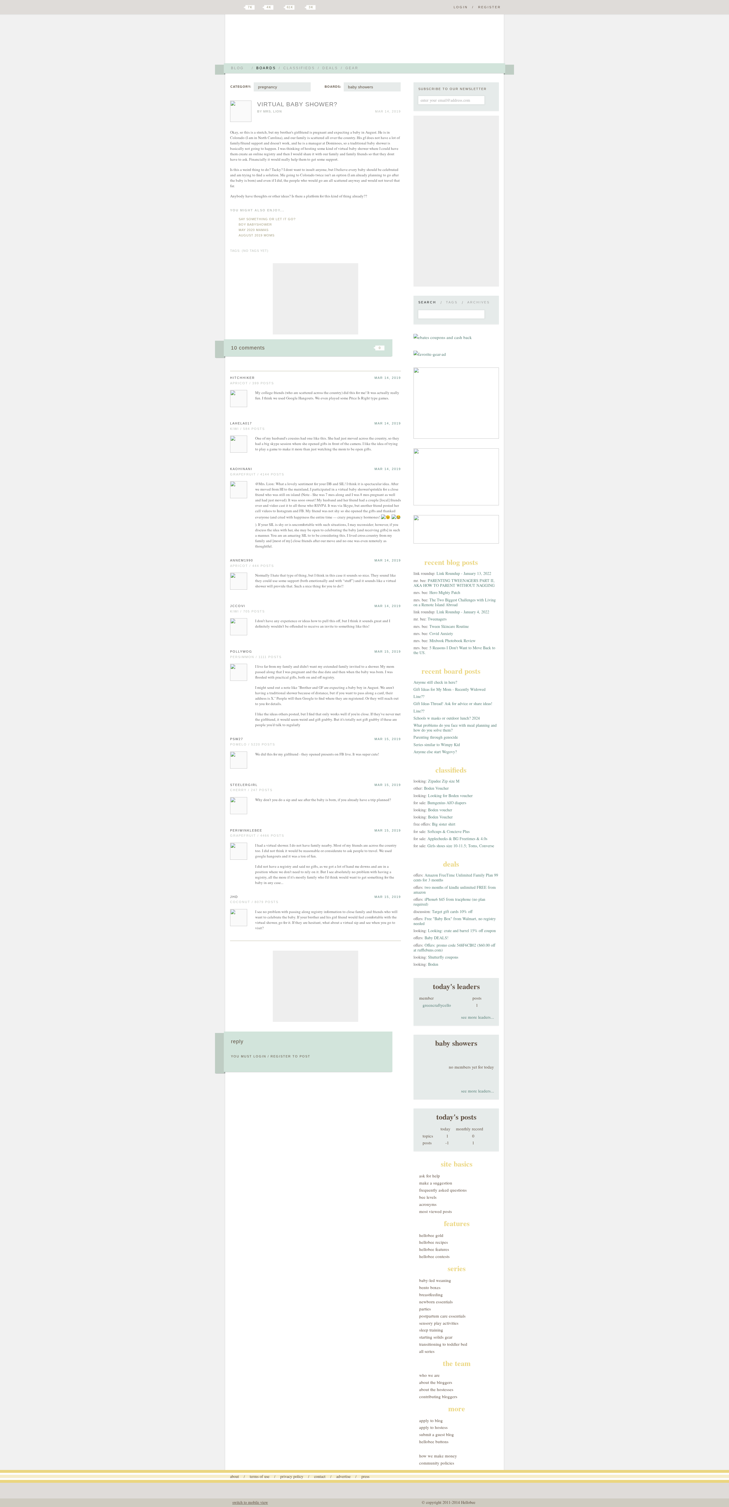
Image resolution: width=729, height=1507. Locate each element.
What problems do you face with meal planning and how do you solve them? (455, 727)
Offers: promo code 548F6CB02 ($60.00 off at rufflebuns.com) (454, 947)
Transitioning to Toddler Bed (443, 1344)
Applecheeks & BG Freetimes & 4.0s (457, 838)
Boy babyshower (255, 224)
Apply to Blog (431, 1420)
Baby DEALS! (437, 937)
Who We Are (429, 1375)
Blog (237, 68)
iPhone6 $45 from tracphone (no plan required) (449, 902)
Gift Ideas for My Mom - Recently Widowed (449, 689)
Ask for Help (429, 1176)
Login (461, 7)
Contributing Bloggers (438, 1396)
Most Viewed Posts (435, 1211)
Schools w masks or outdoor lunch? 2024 (446, 718)
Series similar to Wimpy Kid (436, 744)
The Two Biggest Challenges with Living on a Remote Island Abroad (454, 602)
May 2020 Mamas (254, 230)
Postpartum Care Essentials (442, 1316)
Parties (425, 1309)
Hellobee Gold (431, 1235)
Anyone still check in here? (435, 682)
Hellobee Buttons (434, 1441)
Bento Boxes (430, 1287)
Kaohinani (241, 469)
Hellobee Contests (434, 1256)
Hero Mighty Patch (444, 592)
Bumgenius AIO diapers (446, 802)
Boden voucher (440, 809)
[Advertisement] (315, 298)
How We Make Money (438, 1456)
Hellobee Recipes (433, 1242)
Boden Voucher (436, 788)
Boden (433, 964)
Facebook (260, 7)
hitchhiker (242, 377)
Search (427, 302)
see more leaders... (477, 1017)
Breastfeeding (431, 1294)
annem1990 (241, 560)
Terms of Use (259, 1476)
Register (489, 7)
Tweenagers (437, 619)
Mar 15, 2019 (387, 651)
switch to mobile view (250, 1502)
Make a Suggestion (435, 1183)
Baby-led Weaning (435, 1280)
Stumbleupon (333, 347)
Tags (452, 302)
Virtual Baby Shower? (297, 104)
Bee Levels (428, 1197)
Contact (319, 1476)
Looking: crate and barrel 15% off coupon (462, 930)
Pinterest (280, 7)
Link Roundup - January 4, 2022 (463, 611)
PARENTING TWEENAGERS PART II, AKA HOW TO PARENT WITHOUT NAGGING (454, 583)
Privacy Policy (291, 1476)
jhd (234, 897)
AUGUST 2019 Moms (257, 235)
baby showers (360, 87)
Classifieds (299, 68)
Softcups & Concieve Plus (448, 831)
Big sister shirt (443, 824)
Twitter (240, 7)
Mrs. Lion (272, 111)
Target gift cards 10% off (452, 911)
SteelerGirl (244, 785)
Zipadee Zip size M (443, 781)
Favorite (370, 347)
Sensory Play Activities (438, 1323)
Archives (478, 302)
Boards (266, 68)
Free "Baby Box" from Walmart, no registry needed (454, 921)
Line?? (418, 696)
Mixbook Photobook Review (452, 640)
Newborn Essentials (436, 1301)
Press (365, 1476)
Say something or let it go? (267, 219)
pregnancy (267, 87)
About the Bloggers (435, 1382)
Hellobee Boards (280, 41)
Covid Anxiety (441, 633)
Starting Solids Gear (435, 1337)
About (234, 1476)
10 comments (248, 348)
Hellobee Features (434, 1249)
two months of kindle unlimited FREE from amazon (454, 890)
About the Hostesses (436, 1389)
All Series (427, 1351)
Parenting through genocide (435, 737)
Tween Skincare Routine (449, 626)
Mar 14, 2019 (387, 377)
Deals (330, 68)
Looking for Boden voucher (450, 795)
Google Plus (231, 7)
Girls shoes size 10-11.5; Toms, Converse (460, 845)
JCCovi (237, 606)
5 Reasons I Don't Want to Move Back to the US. (454, 650)
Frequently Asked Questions (443, 1190)
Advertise (343, 1476)
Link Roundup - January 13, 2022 (464, 573)
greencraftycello (437, 1005)
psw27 (236, 739)
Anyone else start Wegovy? (435, 751)
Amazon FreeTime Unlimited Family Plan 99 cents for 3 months (455, 877)
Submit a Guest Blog (436, 1434)
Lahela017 (241, 423)
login (259, 1056)
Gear (352, 68)
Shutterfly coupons (443, 957)
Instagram (301, 7)
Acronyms (428, 1204)
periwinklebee (246, 830)
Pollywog (241, 651)
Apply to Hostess (433, 1427)
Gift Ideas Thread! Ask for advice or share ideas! (452, 703)
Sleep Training (431, 1330)
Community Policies (436, 1463)
